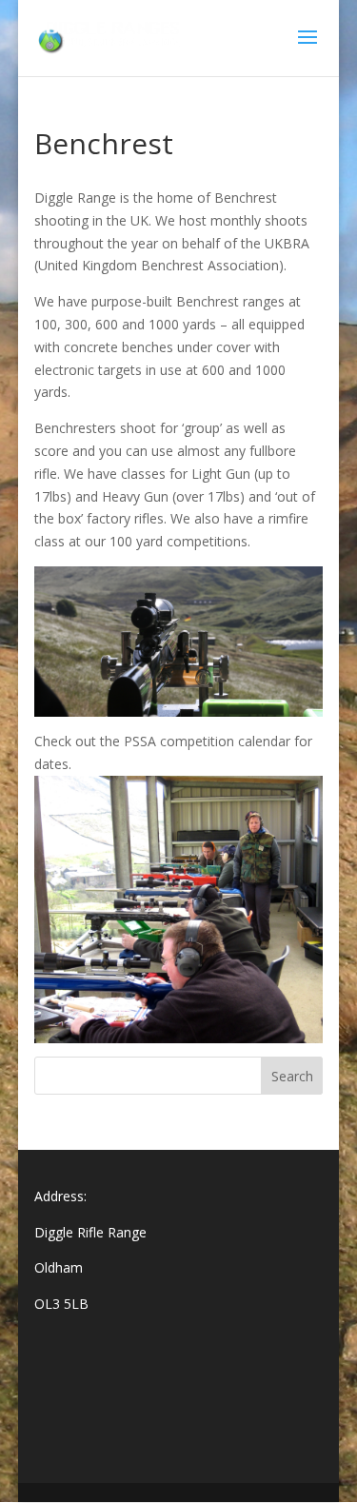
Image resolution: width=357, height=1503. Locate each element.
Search (292, 1076)
